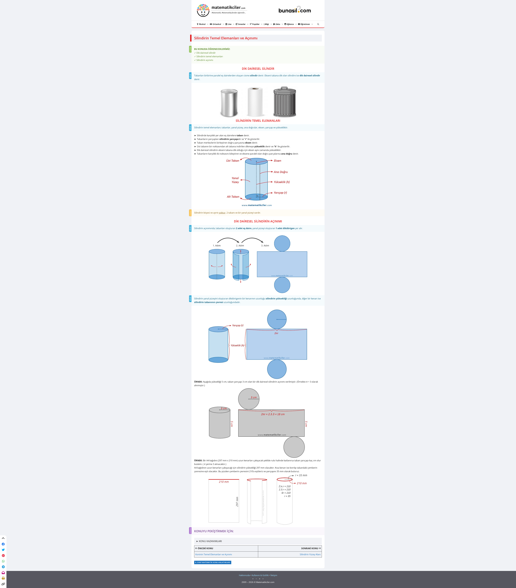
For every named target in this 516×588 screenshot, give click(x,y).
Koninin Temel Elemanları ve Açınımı (213, 554)
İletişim (273, 575)
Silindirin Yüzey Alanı (310, 554)
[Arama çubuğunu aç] (318, 24)
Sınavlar (242, 24)
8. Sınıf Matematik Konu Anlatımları (212, 562)
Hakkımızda (244, 575)
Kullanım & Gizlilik (260, 575)
